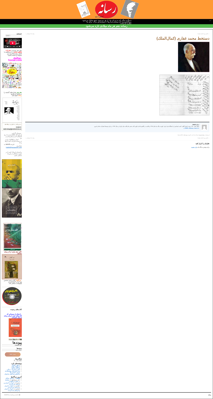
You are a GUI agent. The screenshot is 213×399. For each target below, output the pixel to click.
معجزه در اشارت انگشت (12, 380)
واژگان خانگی (15, 368)
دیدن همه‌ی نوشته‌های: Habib (191, 128)
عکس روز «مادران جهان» (203, 33)
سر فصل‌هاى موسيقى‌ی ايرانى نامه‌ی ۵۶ (12, 371)
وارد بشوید (194, 147)
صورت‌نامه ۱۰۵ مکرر (13, 369)
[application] (13, 43)
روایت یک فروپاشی (29, 33)
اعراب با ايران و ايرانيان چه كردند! (12, 383)
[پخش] (19, 46)
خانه (210, 20)
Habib (18, 378)
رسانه (209, 395)
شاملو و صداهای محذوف (12, 374)
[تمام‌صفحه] (5, 46)
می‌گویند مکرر (15, 366)
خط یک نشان (201, 135)
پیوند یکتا (186, 135)
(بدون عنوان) (16, 365)
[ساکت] (7, 46)
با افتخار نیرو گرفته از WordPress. (11, 394)
